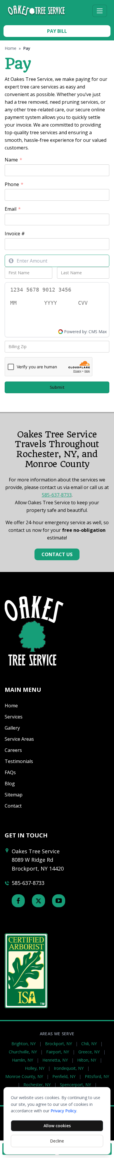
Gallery (12, 728)
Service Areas (19, 739)
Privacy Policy (63, 1110)
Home (10, 48)
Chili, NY (89, 1043)
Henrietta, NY (55, 1060)
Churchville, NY (23, 1052)
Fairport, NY (57, 1052)
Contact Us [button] (57, 554)
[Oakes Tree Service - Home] (48, 10)
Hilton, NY (86, 1060)
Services (14, 716)
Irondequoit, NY (69, 1068)
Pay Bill (57, 31)
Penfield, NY (63, 1076)
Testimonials (19, 761)
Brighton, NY (23, 1043)
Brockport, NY (58, 1043)
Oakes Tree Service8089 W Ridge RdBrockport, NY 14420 (38, 860)
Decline (57, 1141)
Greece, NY (89, 1052)
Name (13, 159)
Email (13, 209)
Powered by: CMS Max (85, 331)
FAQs (10, 772)
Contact (13, 806)
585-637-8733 (57, 495)
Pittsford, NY (97, 1076)
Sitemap (14, 794)
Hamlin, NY (22, 1060)
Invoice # (15, 233)
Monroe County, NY (24, 1076)
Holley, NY (34, 1068)
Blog (10, 783)
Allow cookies (57, 1125)
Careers (13, 750)
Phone (14, 184)
